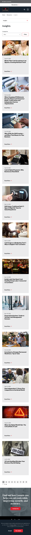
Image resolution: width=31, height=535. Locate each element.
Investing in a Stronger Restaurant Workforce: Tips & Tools (15, 353)
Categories (5, 31)
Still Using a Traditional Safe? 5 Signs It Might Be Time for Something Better (14, 208)
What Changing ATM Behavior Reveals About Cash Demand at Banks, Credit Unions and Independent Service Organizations (14, 100)
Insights (5, 20)
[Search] (24, 10)
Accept (10, 530)
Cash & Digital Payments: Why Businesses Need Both (14, 170)
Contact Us (15, 508)
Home (3, 15)
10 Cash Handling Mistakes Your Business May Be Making (15, 462)
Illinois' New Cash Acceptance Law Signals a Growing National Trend (15, 61)
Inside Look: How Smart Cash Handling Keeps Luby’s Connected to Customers (15, 280)
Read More (7, 71)
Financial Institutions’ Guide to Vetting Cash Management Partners (14, 317)
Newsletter (15, 4)
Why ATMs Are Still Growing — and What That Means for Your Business (14, 135)
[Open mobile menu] (28, 9)
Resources (9, 15)
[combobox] (11, 34)
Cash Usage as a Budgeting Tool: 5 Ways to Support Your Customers (15, 243)
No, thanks (18, 530)
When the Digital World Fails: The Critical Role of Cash (15, 425)
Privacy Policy (13, 525)
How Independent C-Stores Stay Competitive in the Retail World (15, 389)
